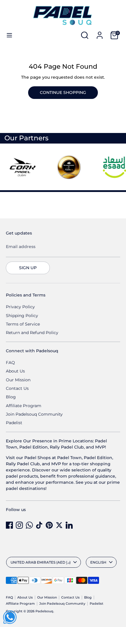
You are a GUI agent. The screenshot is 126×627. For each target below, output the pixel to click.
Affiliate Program (23, 405)
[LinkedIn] (69, 525)
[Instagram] (19, 525)
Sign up (28, 267)
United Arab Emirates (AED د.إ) (41, 562)
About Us (15, 371)
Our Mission (18, 379)
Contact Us (17, 388)
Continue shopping (63, 92)
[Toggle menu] (9, 35)
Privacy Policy (20, 306)
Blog (11, 397)
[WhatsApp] (29, 525)
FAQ (10, 362)
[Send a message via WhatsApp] (10, 617)
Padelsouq (44, 611)
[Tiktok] (39, 525)
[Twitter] (59, 525)
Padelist (14, 422)
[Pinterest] (49, 525)
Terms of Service (23, 324)
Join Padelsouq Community (34, 414)
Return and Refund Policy (32, 332)
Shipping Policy (22, 315)
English (98, 562)
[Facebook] (9, 525)
